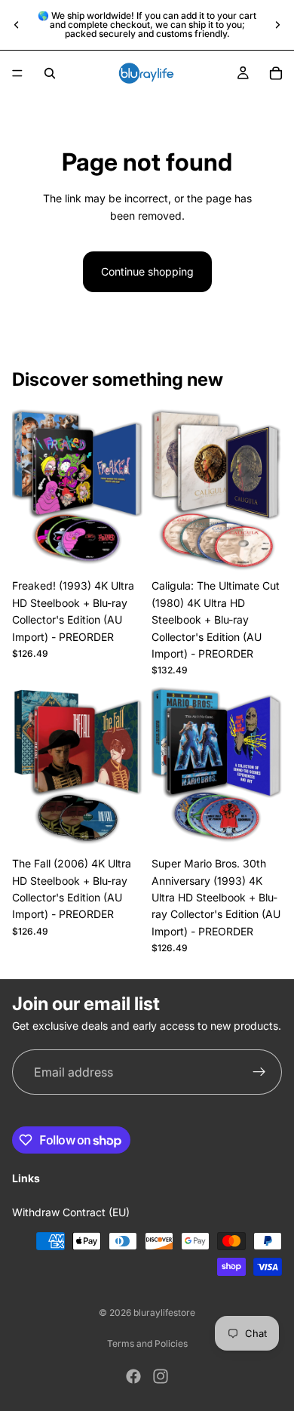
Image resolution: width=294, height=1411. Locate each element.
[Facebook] (133, 1376)
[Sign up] (259, 1073)
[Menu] (17, 73)
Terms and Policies (147, 1343)
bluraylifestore (164, 1312)
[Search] (49, 73)
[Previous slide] (16, 25)
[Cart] (275, 73)
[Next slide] (277, 25)
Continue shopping (147, 271)
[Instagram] (161, 1376)
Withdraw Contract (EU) (71, 1212)
